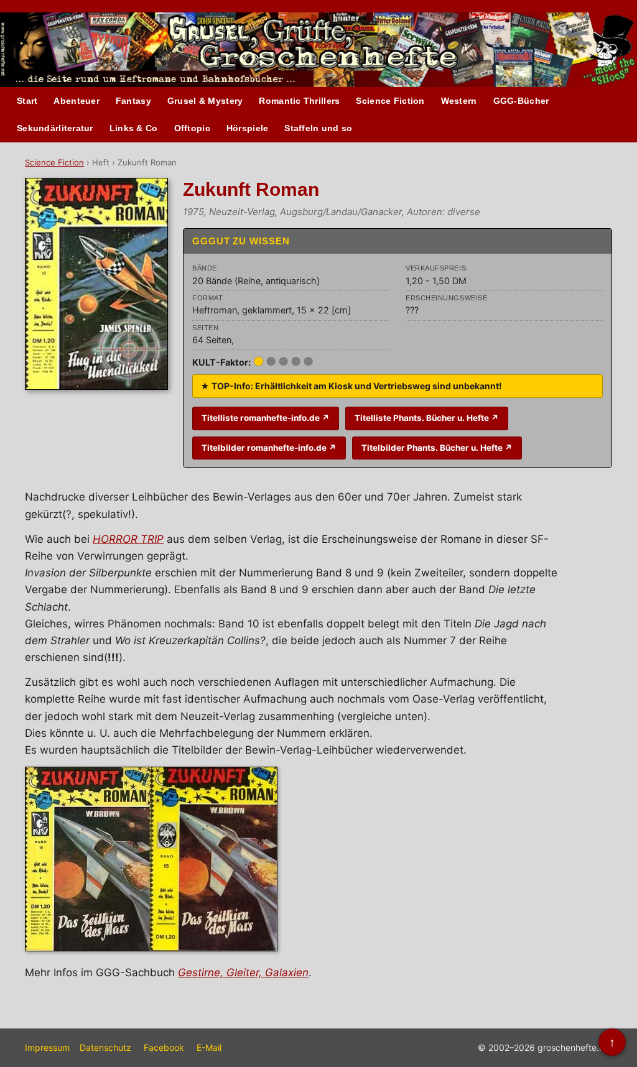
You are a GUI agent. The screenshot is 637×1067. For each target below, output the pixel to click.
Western (459, 101)
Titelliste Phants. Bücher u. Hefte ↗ (427, 418)
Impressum (47, 1047)
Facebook (164, 1047)
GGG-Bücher (521, 101)
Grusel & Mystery (205, 101)
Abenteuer (76, 101)
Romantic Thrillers (299, 101)
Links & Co (133, 128)
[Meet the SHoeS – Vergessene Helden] (612, 50)
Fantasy (133, 101)
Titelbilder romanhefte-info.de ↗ (269, 448)
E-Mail (209, 1047)
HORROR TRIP (128, 539)
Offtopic (192, 128)
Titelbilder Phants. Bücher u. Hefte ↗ (437, 448)
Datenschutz (105, 1047)
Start (27, 101)
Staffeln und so (318, 128)
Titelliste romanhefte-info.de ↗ (266, 418)
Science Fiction (390, 101)
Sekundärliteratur (55, 128)
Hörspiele (247, 128)
